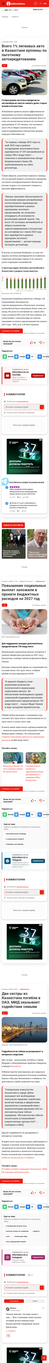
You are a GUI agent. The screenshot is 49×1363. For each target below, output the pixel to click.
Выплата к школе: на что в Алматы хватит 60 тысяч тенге (13, 769)
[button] (40, 9)
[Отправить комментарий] (42, 407)
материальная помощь (16, 834)
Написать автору (40, 66)
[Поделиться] (44, 1358)
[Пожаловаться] (43, 1308)
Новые (35, 1301)
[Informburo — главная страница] (16, 3)
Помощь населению (15, 844)
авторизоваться (22, 401)
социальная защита (15, 839)
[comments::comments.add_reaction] (8, 1335)
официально (40, 581)
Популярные (14, 1301)
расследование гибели (16, 1242)
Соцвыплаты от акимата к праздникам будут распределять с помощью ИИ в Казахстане (35, 773)
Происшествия (21, 1236)
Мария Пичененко (26, 581)
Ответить (12, 1331)
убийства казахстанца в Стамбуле (18, 1157)
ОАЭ (8, 1236)
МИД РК (36, 1231)
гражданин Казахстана (17, 1226)
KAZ (45, 4)
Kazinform (16, 1066)
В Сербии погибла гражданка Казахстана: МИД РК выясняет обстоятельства (24, 1170)
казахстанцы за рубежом (17, 1231)
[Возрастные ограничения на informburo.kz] (35, 3)
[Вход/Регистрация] (40, 3)
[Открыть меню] (4, 3)
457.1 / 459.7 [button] (12, 10)
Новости (15, 17)
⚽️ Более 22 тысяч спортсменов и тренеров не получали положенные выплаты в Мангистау (23, 505)
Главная (5, 17)
